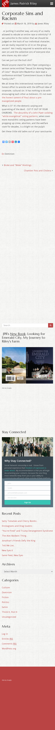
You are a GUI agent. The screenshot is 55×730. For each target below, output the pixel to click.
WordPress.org (9, 648)
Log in (5, 634)
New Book (18, 334)
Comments (9, 644)
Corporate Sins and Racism (22, 15)
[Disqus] (27, 208)
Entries (7, 639)
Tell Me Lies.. (8, 545)
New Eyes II (7, 550)
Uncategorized (9, 617)
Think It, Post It (9, 612)
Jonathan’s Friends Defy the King (18, 540)
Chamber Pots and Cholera (37, 170)
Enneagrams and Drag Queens (17, 526)
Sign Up (27, 502)
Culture (6, 587)
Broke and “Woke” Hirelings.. (18, 165)
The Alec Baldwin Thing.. (15, 536)
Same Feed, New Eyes (12, 555)
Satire (5, 607)
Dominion (9, 154)
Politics (5, 602)
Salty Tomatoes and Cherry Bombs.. (20, 521)
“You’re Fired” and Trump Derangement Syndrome (27, 531)
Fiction (5, 597)
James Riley (43, 23)
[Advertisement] (27, 408)
